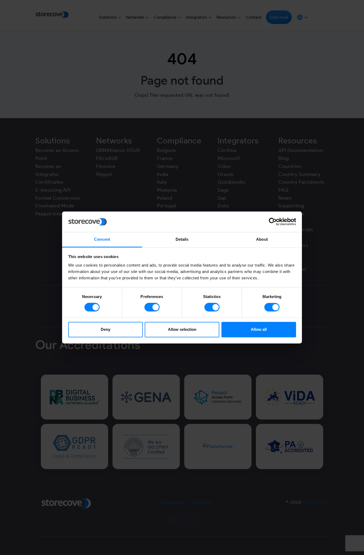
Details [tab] (182, 239)
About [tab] (262, 239)
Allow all (259, 329)
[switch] (152, 307)
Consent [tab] (102, 239)
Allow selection (182, 329)
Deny (105, 329)
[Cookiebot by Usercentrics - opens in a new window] (272, 222)
